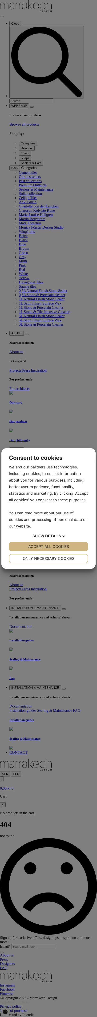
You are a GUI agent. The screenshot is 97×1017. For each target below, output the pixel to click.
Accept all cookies (48, 546)
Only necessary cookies (48, 558)
